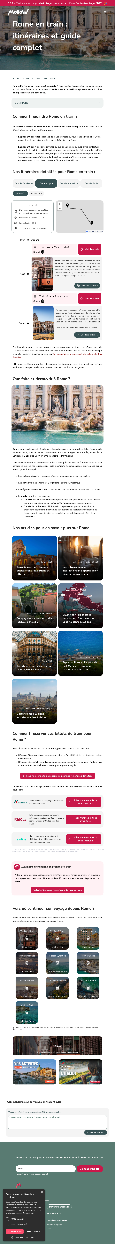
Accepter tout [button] (14, 1231)
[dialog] (24, 1215)
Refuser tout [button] (33, 1231)
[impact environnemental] (16, 228)
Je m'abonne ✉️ (89, 1168)
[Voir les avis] (42, 252)
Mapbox (100, 231)
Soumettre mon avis (95, 1132)
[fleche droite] (20, 78)
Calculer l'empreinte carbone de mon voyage (57, 890)
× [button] (42, 1192)
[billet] (81, 249)
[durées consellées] (16, 211)
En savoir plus (28, 1213)
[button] (67, 205)
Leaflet (91, 231)
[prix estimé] (16, 223)
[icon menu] (105, 12)
